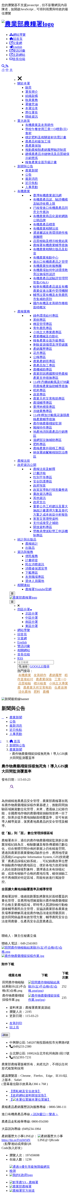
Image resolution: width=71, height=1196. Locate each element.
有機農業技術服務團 (47, 266)
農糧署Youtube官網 (38, 589)
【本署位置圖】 (29, 1099)
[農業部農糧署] (28, 23)
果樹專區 (39, 319)
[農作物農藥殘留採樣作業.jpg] (23, 956)
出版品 (30, 547)
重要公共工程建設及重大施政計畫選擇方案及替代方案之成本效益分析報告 (50, 510)
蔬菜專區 (39, 394)
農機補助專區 (42, 369)
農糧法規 (23, 460)
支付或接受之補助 (45, 523)
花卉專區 (39, 353)
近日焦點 (31, 183)
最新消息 (31, 178)
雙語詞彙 (19, 50)
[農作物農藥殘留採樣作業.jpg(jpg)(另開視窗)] (44, 999)
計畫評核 (39, 473)
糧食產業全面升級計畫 (41, 162)
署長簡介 (31, 91)
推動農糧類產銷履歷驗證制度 (45, 149)
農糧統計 (31, 543)
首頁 (16, 741)
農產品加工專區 (44, 365)
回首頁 (17, 38)
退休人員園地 (34, 581)
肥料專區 (39, 444)
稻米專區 (39, 390)
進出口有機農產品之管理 (50, 261)
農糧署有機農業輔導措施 (50, 245)
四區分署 (23, 609)
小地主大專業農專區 (47, 332)
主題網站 (19, 54)
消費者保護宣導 (36, 568)
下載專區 (31, 572)
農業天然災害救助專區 (49, 398)
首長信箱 (19, 59)
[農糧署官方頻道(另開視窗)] (22, 1190)
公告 (28, 174)
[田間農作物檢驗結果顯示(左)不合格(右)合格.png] (35, 951)
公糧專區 (39, 357)
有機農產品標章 (44, 224)
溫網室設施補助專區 (47, 440)
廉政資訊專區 (42, 494)
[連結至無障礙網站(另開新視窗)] (30, 1171)
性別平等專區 (42, 477)
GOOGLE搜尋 (40, 666)
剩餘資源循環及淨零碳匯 (50, 344)
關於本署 (23, 83)
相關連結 (23, 585)
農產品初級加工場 (37, 141)
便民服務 (31, 556)
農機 (46, 691)
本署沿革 (31, 108)
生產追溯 (60, 687)
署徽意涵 (31, 104)
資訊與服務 (25, 552)
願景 (28, 87)
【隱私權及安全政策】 (25, 1091)
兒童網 (17, 43)
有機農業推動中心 (45, 257)
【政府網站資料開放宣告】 (28, 1095)
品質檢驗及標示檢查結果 (50, 241)
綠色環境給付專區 (45, 315)
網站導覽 (19, 34)
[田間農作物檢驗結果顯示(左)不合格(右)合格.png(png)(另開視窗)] (44, 990)
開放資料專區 (42, 527)
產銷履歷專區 (42, 348)
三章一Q (60, 679)
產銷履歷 (55, 675)
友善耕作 (40, 675)
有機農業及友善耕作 (39, 125)
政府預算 (39, 485)
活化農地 (24, 691)
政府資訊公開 (26, 465)
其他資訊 (39, 498)
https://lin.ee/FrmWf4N (16, 1140)
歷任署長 (31, 112)
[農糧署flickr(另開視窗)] (20, 1186)
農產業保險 (33, 145)
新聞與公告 (25, 166)
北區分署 (31, 613)
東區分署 (31, 626)
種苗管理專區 (42, 324)
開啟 (5, 1035)
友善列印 (15, 1023)
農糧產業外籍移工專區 (49, 448)
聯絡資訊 (31, 116)
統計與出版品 (26, 539)
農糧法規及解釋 (44, 469)
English (17, 47)
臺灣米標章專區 (44, 406)
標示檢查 (40, 683)
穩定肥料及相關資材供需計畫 (45, 137)
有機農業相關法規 (45, 228)
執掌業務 (31, 100)
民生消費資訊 (34, 564)
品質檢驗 (24, 683)
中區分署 (31, 617)
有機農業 (23, 191)
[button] (43, 100)
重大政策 (23, 120)
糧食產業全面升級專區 (49, 340)
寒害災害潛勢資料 (45, 518)
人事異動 (31, 187)
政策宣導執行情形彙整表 (50, 489)
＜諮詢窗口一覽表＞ (44, 1114)
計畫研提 (31, 560)
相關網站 (23, 650)
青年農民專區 (42, 328)
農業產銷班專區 (44, 361)
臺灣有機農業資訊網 (47, 195)
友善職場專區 (34, 576)
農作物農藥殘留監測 (47, 423)
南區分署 (31, 621)
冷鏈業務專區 (42, 411)
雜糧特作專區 (42, 427)
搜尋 (24, 666)
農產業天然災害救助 (37, 687)
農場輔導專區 (42, 402)
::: (3, 1034)
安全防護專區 (42, 481)
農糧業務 (23, 311)
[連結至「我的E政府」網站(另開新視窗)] (21, 1175)
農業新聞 (31, 170)
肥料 (37, 691)
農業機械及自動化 (45, 336)
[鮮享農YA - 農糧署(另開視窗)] (23, 1182)
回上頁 (14, 1027)
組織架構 (31, 96)
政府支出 (39, 502)
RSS (20, 658)
